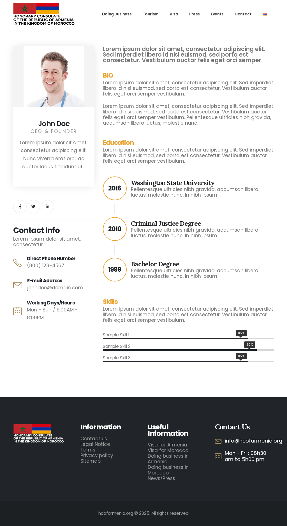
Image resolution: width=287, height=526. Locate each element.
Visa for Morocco (168, 450)
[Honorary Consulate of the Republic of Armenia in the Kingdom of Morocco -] (44, 14)
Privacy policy (96, 455)
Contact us (93, 438)
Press (194, 14)
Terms (87, 449)
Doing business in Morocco (168, 470)
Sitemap (90, 461)
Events (217, 14)
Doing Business (116, 14)
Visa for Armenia (167, 444)
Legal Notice (95, 444)
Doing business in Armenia (168, 459)
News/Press (161, 478)
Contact (243, 14)
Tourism (151, 14)
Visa (174, 14)
